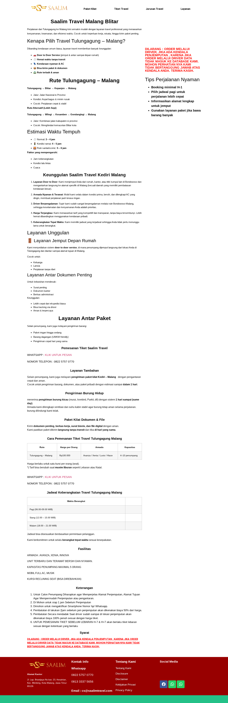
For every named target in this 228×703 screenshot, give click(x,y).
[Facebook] (164, 684)
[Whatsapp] (172, 684)
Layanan (185, 8)
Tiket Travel (121, 8)
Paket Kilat (90, 8)
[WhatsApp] (114, 699)
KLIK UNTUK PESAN (58, 354)
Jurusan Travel (154, 8)
